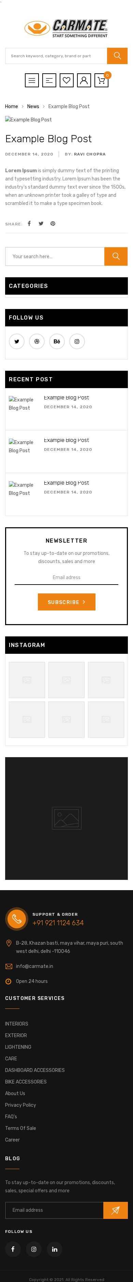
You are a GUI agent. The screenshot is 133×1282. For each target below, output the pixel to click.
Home (11, 106)
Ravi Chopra (90, 154)
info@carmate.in (34, 966)
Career (12, 1140)
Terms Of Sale (20, 1128)
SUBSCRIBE (64, 602)
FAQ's (11, 1117)
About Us (15, 1093)
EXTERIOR (16, 1035)
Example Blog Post (48, 139)
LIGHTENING (18, 1047)
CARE (11, 1059)
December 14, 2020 (29, 154)
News (33, 106)
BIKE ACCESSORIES (26, 1082)
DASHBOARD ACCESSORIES (35, 1070)
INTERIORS (16, 1024)
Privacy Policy (20, 1105)
